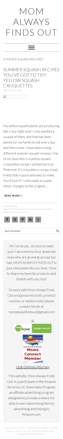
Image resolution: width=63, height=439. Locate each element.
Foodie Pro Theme (38, 428)
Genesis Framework (43, 431)
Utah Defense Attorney (33, 367)
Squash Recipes (18, 209)
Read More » (13, 195)
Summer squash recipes (32, 209)
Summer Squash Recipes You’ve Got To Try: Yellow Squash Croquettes (31, 77)
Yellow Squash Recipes (19, 212)
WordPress (38, 434)
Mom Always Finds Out (31, 22)
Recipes (15, 206)
